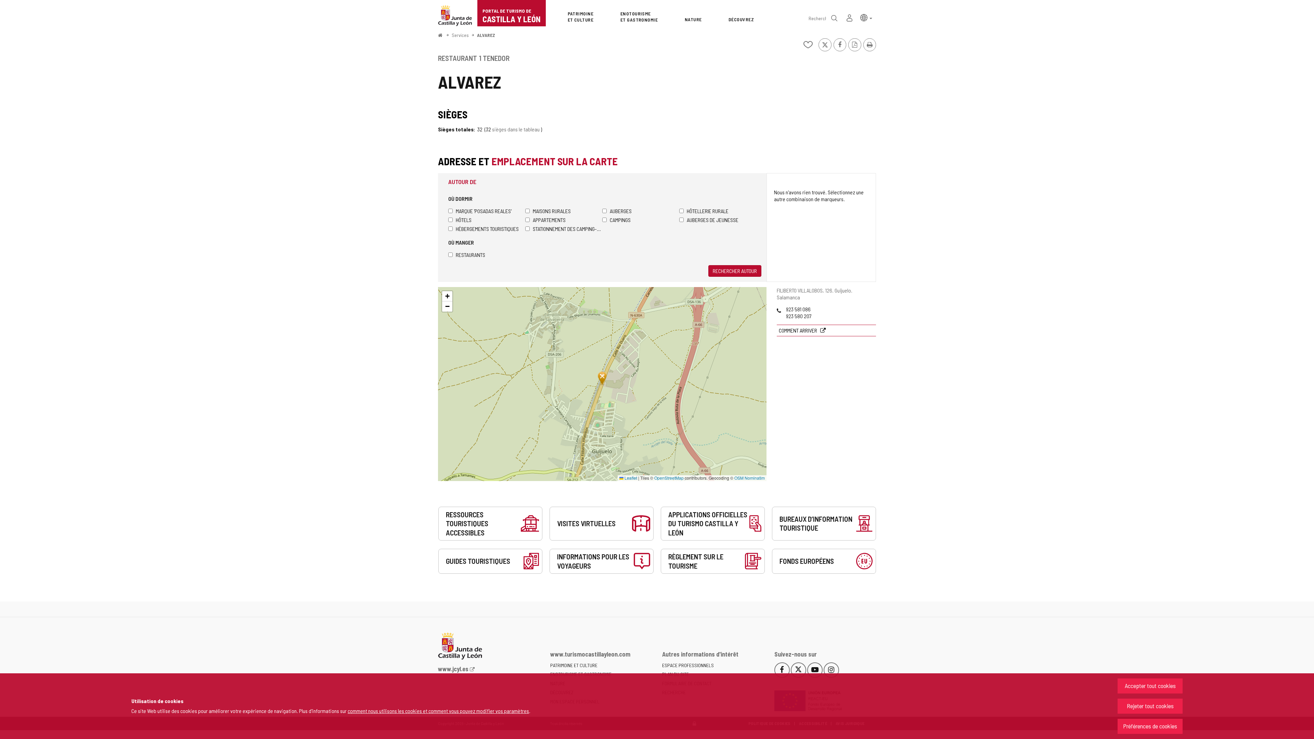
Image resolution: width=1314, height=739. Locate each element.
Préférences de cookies (1150, 726)
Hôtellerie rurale (708, 211)
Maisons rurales (552, 211)
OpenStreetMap (669, 478)
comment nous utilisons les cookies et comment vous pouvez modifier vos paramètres (438, 711)
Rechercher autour (735, 271)
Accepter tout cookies (1150, 685)
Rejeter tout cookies (1150, 706)
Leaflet (630, 478)
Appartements (549, 220)
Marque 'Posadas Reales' (484, 211)
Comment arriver (798, 330)
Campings (620, 220)
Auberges (621, 211)
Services (460, 35)
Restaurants (470, 254)
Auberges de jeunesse (712, 220)
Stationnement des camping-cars (567, 228)
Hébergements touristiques (487, 228)
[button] (866, 17)
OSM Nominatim (749, 478)
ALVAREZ (486, 35)
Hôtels (464, 220)
